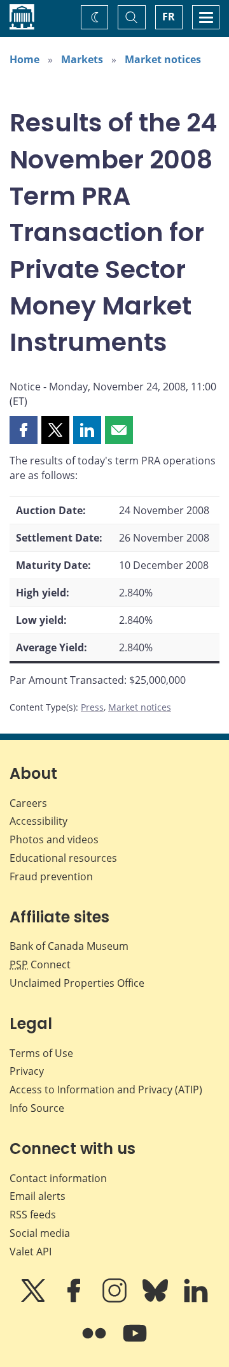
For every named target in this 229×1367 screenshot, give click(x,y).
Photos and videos (54, 839)
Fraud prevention (51, 876)
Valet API (31, 1252)
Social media (40, 1233)
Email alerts (38, 1196)
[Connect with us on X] (34, 1299)
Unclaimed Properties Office (77, 983)
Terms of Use (41, 1053)
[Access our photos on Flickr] (95, 1342)
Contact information (58, 1178)
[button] (24, 430)
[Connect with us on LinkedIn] (196, 1299)
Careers (28, 803)
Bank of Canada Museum (69, 946)
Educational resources (63, 858)
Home (24, 59)
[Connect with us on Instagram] (115, 1299)
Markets (82, 59)
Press (92, 707)
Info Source (37, 1108)
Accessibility (38, 821)
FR (168, 17)
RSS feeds (33, 1215)
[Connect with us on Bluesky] (156, 1299)
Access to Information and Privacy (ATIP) (106, 1090)
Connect (40, 964)
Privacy (27, 1071)
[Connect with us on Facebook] (75, 1299)
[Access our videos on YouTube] (135, 1342)
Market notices (163, 59)
